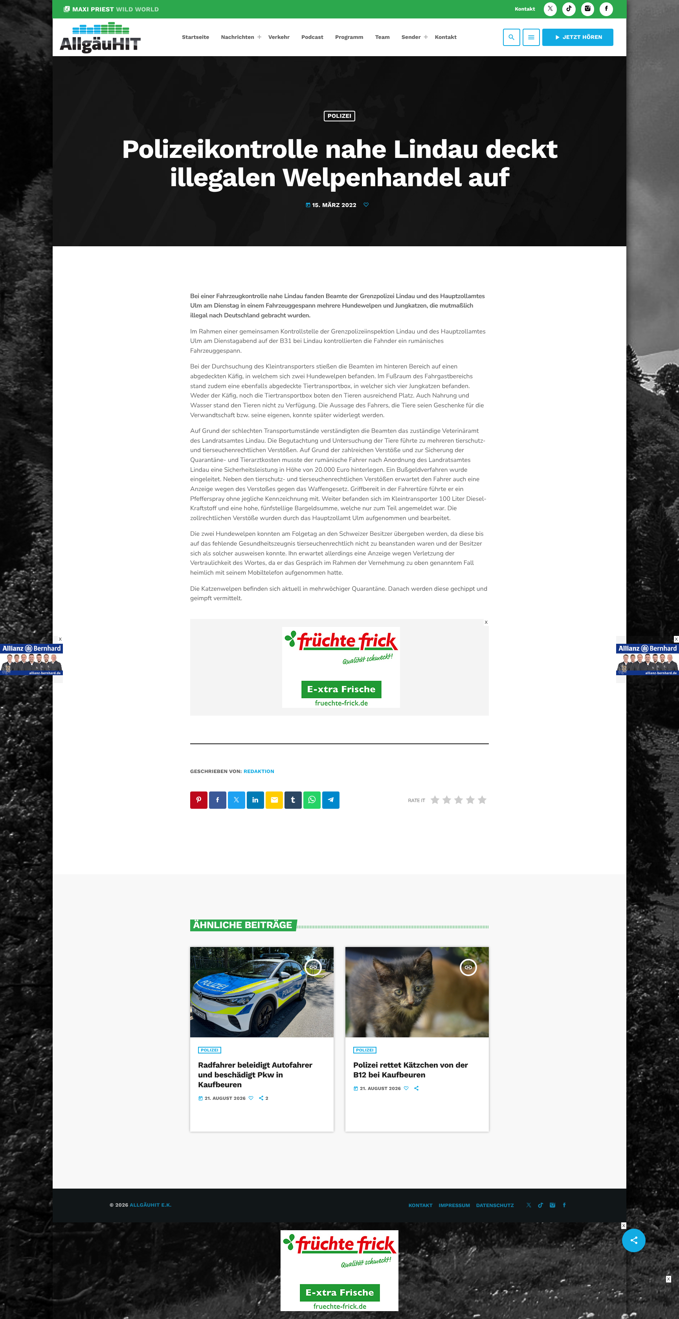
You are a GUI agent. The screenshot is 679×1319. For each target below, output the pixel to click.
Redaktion (259, 772)
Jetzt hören (577, 37)
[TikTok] (569, 9)
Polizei (340, 115)
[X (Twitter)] (550, 9)
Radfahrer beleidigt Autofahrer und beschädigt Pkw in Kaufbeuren (255, 1074)
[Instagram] (588, 9)
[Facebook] (606, 9)
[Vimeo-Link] (100, 37)
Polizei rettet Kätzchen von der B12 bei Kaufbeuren (410, 1069)
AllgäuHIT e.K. (150, 1205)
